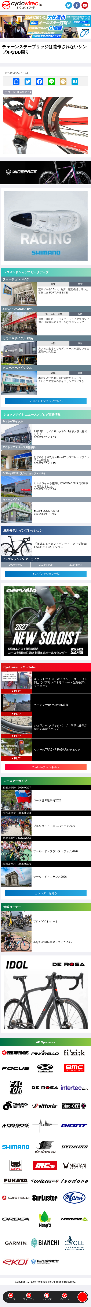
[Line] (51, 81)
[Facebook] (39, 81)
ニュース (10, 1299)
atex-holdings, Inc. (41, 1281)
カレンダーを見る (46, 893)
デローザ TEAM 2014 (18, 92)
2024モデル (76, 564)
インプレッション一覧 (46, 573)
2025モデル (46, 564)
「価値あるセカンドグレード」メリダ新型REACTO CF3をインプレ (61, 545)
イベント (64, 1299)
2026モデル (15, 564)
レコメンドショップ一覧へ (45, 400)
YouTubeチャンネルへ (45, 767)
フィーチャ (28, 1299)
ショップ (46, 1299)
